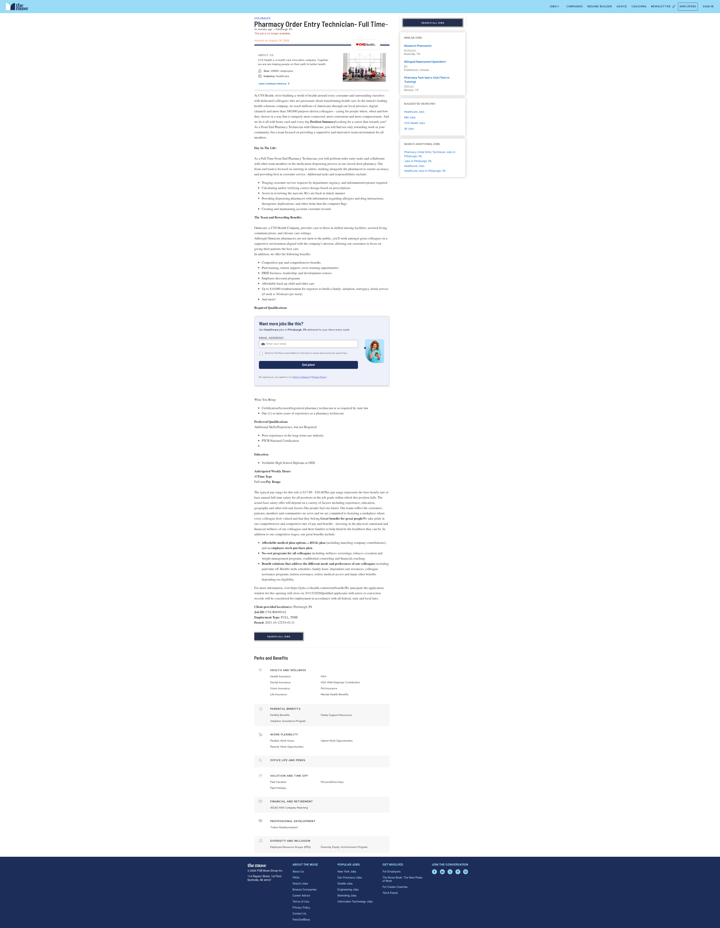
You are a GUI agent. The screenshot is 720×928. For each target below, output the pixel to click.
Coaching (639, 6)
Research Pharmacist (417, 45)
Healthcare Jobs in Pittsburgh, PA (425, 170)
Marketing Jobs (347, 895)
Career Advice (301, 895)
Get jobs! (308, 364)
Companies (574, 6)
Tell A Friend (390, 893)
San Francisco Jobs (350, 877)
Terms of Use (300, 901)
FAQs (296, 877)
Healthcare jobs (414, 111)
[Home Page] (17, 7)
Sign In (708, 6)
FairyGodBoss (301, 919)
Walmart (409, 86)
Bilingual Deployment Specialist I (425, 61)
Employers (688, 6)
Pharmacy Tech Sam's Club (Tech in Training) (427, 79)
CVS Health (262, 18)
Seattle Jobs (345, 883)
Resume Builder (599, 6)
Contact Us (299, 913)
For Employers (391, 871)
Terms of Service (300, 377)
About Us (298, 871)
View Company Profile (272, 83)
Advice (621, 6)
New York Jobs (347, 871)
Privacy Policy (319, 377)
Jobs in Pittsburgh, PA (417, 161)
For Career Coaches (395, 887)
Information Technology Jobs (355, 901)
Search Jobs (300, 883)
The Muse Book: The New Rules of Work (402, 879)
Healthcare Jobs (414, 165)
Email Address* (271, 338)
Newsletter (660, 6)
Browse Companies (304, 889)
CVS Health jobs (414, 123)
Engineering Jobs (348, 889)
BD (405, 66)
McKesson (410, 50)
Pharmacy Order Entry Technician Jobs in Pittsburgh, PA (429, 154)
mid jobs (410, 117)
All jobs (409, 128)
